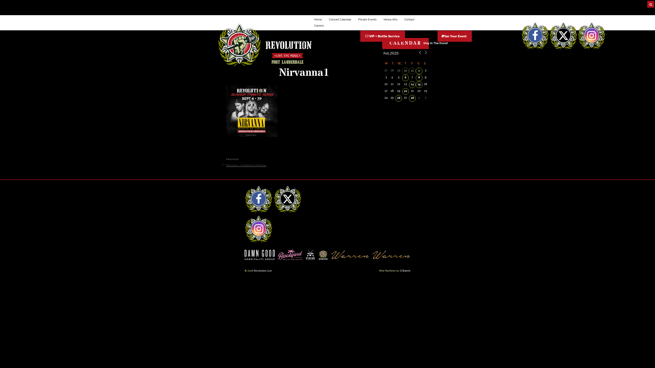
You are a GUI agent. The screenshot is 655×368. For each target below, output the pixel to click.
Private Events (367, 19)
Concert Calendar (340, 19)
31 (412, 70)
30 (405, 70)
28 (412, 97)
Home (318, 19)
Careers (319, 25)
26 (398, 97)
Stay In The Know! (435, 43)
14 (412, 84)
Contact (409, 19)
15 (419, 84)
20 (405, 91)
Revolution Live (263, 270)
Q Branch (405, 270)
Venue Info (390, 19)
